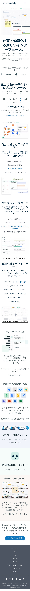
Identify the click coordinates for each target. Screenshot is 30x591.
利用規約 (4, 583)
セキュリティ (24, 583)
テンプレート (15, 558)
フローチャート (9, 282)
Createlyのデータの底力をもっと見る (15, 258)
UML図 (19, 297)
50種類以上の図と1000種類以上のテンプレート (15, 322)
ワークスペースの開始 (15, 538)
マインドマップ (20, 282)
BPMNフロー (21, 290)
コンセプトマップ (12, 286)
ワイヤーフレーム (9, 290)
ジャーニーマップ (15, 301)
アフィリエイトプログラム (15, 565)
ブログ (15, 562)
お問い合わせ (15, 572)
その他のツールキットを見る (15, 116)
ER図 (21, 286)
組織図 (6, 294)
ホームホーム (15, 548)
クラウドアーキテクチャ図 (18, 294)
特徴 (15, 555)
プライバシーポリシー (13, 583)
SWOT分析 (11, 297)
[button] (25, 3)
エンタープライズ (15, 568)
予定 (15, 552)
